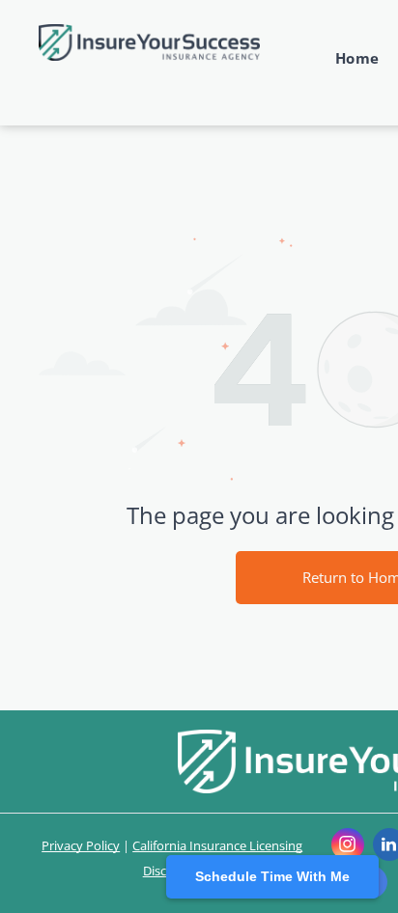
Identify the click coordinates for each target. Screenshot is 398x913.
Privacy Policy (81, 845)
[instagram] (347, 847)
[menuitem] (348, 57)
